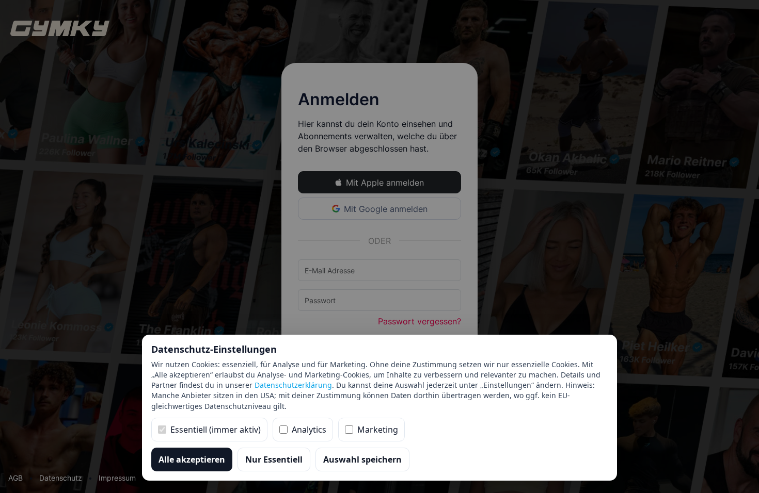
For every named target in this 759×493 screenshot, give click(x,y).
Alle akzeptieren (192, 459)
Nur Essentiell (274, 459)
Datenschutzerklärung (293, 385)
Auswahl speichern (362, 459)
